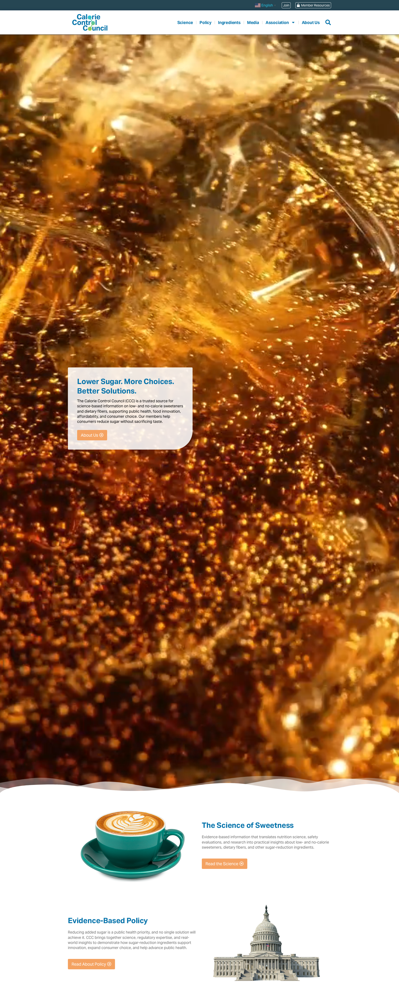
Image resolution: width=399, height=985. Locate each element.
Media (253, 22)
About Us (311, 22)
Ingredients (229, 22)
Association (277, 22)
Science (185, 22)
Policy (206, 22)
